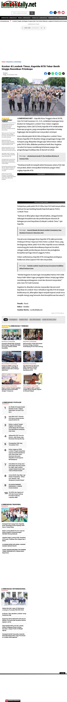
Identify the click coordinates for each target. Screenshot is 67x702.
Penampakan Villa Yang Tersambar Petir (15, 444)
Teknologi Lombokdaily (39, 18)
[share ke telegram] (56, 74)
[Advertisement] (33, 689)
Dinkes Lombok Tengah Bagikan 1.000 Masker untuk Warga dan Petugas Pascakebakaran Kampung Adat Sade (16, 428)
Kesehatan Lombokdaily (9, 18)
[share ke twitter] (49, 74)
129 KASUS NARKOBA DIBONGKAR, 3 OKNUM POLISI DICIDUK (15, 486)
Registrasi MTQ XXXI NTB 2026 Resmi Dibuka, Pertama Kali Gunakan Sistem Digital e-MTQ (14, 620)
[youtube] (63, 13)
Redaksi (5, 73)
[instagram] (59, 13)
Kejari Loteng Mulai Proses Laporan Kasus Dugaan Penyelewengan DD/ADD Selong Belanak (13, 532)
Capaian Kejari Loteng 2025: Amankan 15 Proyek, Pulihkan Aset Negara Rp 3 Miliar (14, 539)
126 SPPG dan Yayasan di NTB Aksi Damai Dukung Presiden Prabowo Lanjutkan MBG (16, 495)
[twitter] (55, 13)
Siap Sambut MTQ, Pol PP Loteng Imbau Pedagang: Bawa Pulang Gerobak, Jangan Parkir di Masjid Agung (12, 628)
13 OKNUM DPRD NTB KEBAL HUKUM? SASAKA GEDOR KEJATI (14, 545)
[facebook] (51, 13)
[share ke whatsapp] (53, 74)
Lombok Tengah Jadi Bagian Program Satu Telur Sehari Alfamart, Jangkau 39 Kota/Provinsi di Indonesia (32, 21)
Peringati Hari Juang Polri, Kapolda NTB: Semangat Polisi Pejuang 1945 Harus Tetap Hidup (13, 525)
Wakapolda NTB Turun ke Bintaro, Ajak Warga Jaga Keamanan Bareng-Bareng (16, 437)
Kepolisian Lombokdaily (13, 61)
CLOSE (62, 673)
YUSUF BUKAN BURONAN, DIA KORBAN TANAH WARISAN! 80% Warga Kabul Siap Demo (14, 551)
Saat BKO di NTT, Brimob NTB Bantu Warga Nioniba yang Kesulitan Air (16, 418)
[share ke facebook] (46, 74)
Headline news (23, 319)
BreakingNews (13, 319)
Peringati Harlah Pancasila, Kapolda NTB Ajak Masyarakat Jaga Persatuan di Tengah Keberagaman (13, 635)
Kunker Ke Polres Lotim (49, 319)
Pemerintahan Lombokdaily (57, 18)
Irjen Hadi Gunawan (35, 319)
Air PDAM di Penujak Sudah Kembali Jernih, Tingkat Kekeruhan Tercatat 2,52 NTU (17, 409)
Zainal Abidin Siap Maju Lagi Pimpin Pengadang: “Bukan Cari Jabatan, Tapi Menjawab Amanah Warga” (17, 477)
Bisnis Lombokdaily (24, 18)
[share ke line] (60, 74)
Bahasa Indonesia (14, 700)
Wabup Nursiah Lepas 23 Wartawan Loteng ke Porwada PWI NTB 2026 (13, 609)
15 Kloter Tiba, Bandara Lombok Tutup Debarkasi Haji (14, 614)
